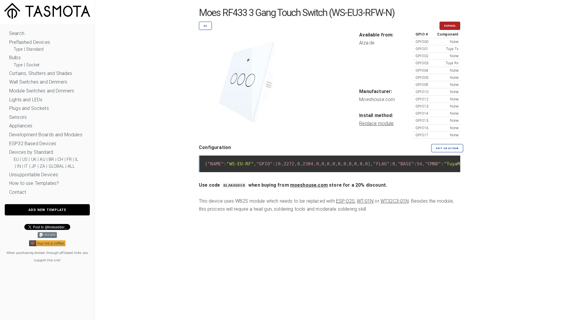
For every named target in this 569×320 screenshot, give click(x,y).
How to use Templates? (34, 183)
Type (18, 49)
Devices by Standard (31, 152)
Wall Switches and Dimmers (38, 82)
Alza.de (367, 43)
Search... (18, 33)
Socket (32, 65)
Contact (17, 192)
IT (26, 166)
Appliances (21, 126)
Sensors (18, 117)
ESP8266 (449, 26)
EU (16, 159)
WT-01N (365, 201)
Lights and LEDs (25, 100)
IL (76, 159)
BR (51, 159)
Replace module (376, 123)
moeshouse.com (309, 185)
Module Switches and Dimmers (41, 91)
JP (33, 166)
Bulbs (15, 57)
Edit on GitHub (447, 148)
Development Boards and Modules (45, 134)
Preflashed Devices (29, 42)
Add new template (47, 210)
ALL (71, 166)
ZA (42, 166)
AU (42, 159)
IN (19, 166)
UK (33, 159)
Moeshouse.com (377, 99)
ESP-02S (345, 201)
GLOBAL (56, 166)
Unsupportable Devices (33, 174)
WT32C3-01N (395, 201)
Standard (35, 49)
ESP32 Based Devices (32, 143)
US (25, 159)
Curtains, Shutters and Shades (40, 73)
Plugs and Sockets (29, 108)
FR (69, 159)
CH (60, 159)
